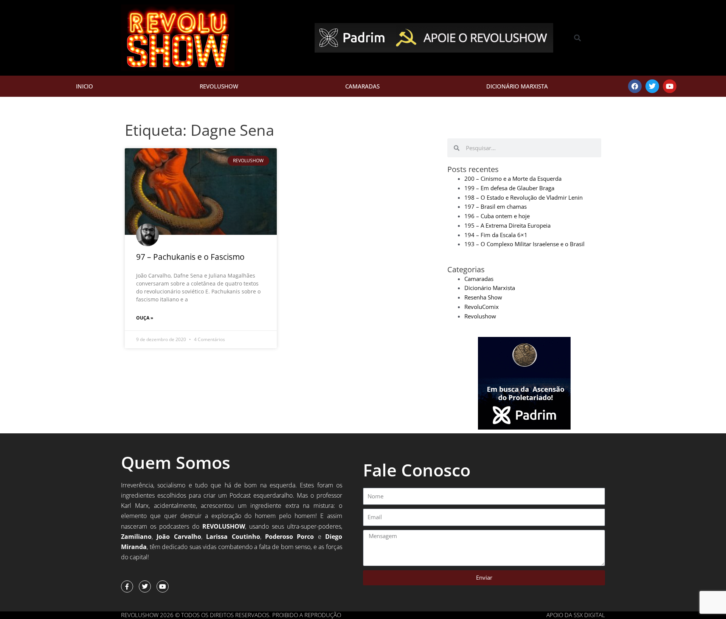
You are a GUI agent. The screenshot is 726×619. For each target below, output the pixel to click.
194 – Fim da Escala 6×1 (495, 235)
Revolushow (219, 86)
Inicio (84, 86)
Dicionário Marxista (517, 86)
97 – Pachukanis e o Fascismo (190, 256)
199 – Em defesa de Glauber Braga (509, 188)
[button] (577, 38)
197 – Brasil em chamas (495, 206)
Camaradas (362, 86)
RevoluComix (481, 306)
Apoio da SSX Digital (575, 615)
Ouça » (144, 318)
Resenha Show (483, 297)
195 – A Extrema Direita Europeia (507, 225)
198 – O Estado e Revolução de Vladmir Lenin (523, 197)
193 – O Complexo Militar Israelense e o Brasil (524, 244)
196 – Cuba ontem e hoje (497, 216)
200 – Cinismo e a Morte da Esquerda (513, 178)
